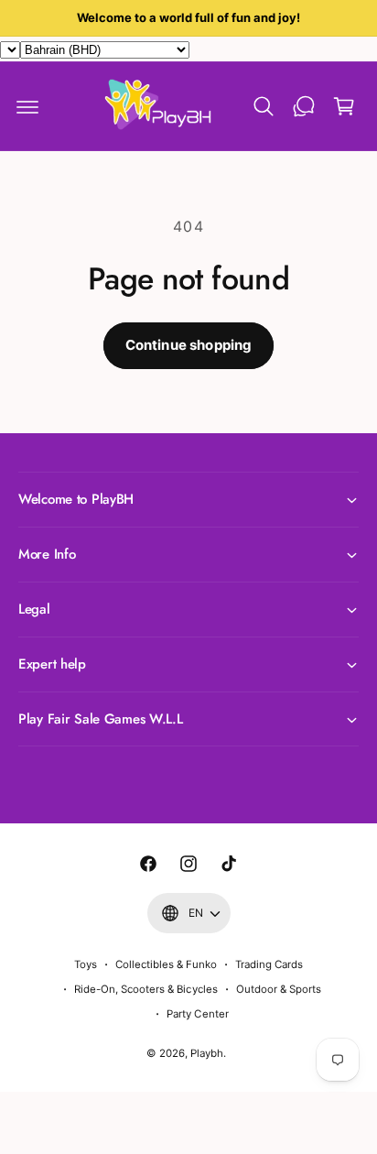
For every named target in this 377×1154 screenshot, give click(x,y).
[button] (27, 106)
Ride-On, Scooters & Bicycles (145, 989)
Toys (85, 964)
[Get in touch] (304, 106)
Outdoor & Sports (278, 989)
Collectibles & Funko (166, 964)
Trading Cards (269, 964)
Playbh (206, 1053)
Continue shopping (189, 345)
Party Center (197, 1013)
